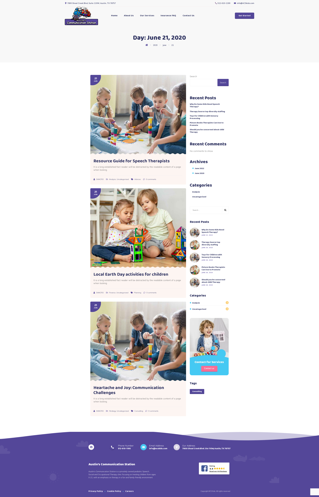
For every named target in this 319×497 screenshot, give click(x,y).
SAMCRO (100, 179)
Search (193, 76)
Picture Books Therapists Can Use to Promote (207, 124)
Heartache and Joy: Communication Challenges (128, 390)
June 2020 (199, 173)
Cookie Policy (114, 491)
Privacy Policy (95, 491)
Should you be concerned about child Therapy (207, 130)
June (164, 45)
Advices (137, 179)
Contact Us (188, 15)
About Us (129, 15)
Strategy (112, 411)
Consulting (138, 411)
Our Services (147, 15)
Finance (112, 293)
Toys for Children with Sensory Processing (204, 117)
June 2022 (199, 168)
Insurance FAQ (168, 15)
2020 (155, 45)
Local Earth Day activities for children (130, 274)
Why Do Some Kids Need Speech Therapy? (205, 105)
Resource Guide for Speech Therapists (131, 161)
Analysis (112, 179)
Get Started (245, 15)
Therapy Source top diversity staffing (207, 111)
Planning (137, 293)
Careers (129, 491)
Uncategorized (123, 179)
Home (114, 15)
